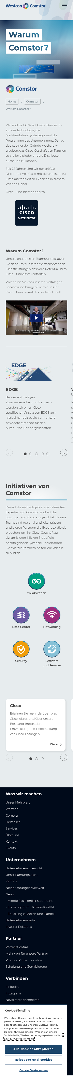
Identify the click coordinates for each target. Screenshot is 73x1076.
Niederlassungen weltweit (25, 888)
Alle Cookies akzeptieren (33, 1049)
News (10, 894)
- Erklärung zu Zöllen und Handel (30, 914)
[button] (36, 318)
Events (11, 848)
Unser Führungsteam (22, 875)
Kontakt (11, 841)
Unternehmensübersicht (24, 868)
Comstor (32, 101)
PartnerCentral (17, 947)
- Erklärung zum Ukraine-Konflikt (30, 907)
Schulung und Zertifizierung (26, 966)
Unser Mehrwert (18, 802)
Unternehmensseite (20, 920)
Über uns (12, 835)
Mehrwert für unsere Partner (27, 953)
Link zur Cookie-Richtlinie (19, 1038)
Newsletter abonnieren (23, 1000)
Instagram (13, 993)
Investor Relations (19, 927)
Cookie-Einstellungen (33, 1070)
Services (12, 828)
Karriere (11, 881)
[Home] (25, 6)
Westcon (12, 809)
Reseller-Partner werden (24, 960)
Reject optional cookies (34, 1060)
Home (12, 101)
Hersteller (13, 822)
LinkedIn (12, 987)
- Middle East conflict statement (29, 901)
